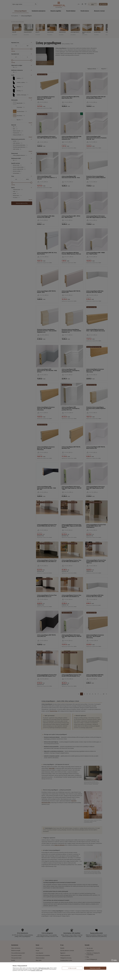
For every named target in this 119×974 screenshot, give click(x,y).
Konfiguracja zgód (72, 968)
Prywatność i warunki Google (36, 970)
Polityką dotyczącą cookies (44, 967)
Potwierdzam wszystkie (95, 968)
